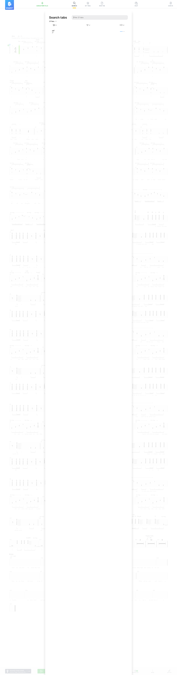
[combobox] (55, 25)
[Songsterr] (9, 5)
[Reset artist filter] (56, 21)
